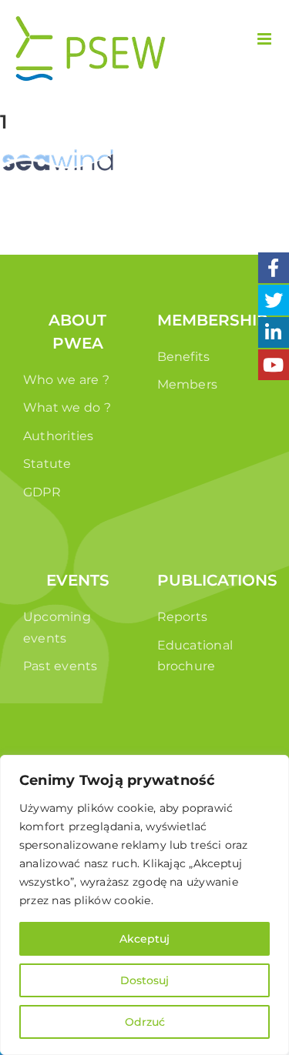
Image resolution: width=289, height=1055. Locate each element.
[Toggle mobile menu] (265, 39)
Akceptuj (144, 939)
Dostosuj (144, 980)
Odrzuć (145, 1022)
